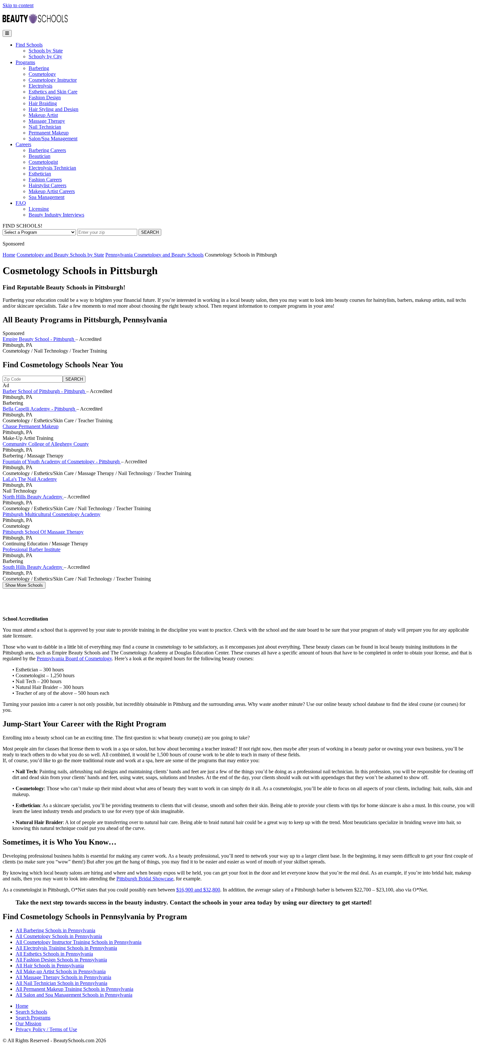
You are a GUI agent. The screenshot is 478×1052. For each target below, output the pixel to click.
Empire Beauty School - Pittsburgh (39, 339)
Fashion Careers (45, 179)
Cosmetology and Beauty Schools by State (60, 255)
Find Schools (29, 45)
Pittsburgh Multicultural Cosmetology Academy (51, 514)
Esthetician (40, 173)
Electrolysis (40, 86)
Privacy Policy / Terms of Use (46, 1029)
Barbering (39, 68)
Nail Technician (45, 127)
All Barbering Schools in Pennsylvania (55, 930)
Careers (23, 144)
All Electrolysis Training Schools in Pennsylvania (66, 948)
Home (9, 255)
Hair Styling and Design (53, 109)
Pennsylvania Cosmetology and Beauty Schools (154, 255)
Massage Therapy (47, 121)
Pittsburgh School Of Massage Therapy (43, 532)
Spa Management (46, 197)
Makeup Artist (43, 115)
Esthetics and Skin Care (53, 91)
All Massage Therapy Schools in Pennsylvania (63, 977)
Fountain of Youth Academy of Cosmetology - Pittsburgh (62, 461)
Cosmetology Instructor (53, 80)
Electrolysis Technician (52, 168)
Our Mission (28, 1023)
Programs (25, 62)
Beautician (39, 156)
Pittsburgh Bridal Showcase (144, 878)
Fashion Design (45, 97)
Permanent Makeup (49, 132)
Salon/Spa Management (53, 138)
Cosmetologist (43, 162)
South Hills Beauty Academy (33, 567)
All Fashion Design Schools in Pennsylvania (61, 959)
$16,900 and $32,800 (198, 889)
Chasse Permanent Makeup (31, 426)
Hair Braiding (43, 103)
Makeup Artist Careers (52, 191)
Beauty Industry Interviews (56, 214)
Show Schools (24, 585)
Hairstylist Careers (47, 185)
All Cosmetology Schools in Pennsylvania (59, 936)
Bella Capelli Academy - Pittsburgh (39, 409)
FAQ (21, 203)
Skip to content (18, 5)
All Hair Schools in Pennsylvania (50, 965)
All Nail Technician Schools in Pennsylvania (61, 983)
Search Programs (33, 1017)
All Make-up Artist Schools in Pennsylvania (61, 971)
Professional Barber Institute (31, 549)
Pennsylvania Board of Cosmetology (74, 658)
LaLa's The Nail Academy (30, 479)
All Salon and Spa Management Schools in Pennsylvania (74, 995)
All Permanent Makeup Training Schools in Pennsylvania (74, 989)
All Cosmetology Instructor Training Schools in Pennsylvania (78, 942)
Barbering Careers (47, 150)
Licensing (39, 209)
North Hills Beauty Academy (33, 496)
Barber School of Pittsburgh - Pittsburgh (44, 391)
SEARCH (150, 232)
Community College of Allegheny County (46, 444)
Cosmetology (42, 74)
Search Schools (31, 1012)
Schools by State (46, 50)
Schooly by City (45, 56)
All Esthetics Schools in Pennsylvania (54, 954)
